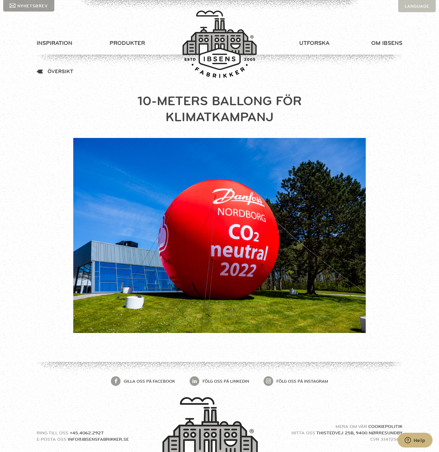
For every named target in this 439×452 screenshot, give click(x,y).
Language (417, 6)
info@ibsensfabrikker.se (98, 439)
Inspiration (54, 43)
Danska (414, 18)
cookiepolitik (385, 426)
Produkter (127, 43)
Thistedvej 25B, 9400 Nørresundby (359, 433)
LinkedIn (225, 381)
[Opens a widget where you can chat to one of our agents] (415, 441)
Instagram (302, 381)
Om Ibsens (386, 43)
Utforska (314, 43)
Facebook (149, 381)
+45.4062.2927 (86, 433)
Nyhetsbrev (32, 6)
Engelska (417, 30)
